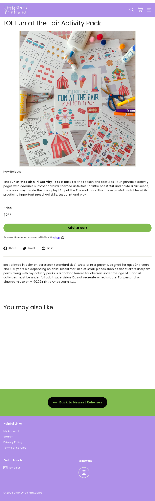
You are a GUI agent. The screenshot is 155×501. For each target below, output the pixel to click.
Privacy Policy (12, 442)
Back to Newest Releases (80, 402)
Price (7, 208)
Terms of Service (15, 448)
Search (8, 437)
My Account (11, 431)
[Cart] (140, 10)
